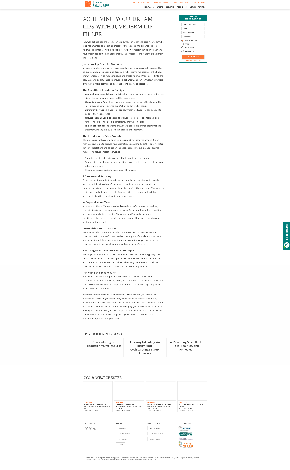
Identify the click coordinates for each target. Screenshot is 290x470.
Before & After (141, 2)
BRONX (187, 44)
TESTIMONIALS (124, 433)
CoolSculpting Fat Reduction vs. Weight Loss (104, 344)
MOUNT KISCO (190, 51)
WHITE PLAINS (190, 48)
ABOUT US (122, 428)
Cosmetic (170, 7)
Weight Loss (182, 7)
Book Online (181, 2)
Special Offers (161, 2)
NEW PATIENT (155, 428)
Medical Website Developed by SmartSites (142, 460)
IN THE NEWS (123, 439)
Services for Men (197, 7)
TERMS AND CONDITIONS (193, 60)
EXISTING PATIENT (157, 433)
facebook (86, 428)
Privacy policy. (115, 458)
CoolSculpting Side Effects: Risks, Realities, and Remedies (185, 345)
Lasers (160, 7)
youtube (90, 428)
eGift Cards (155, 439)
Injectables (149, 7)
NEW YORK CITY (191, 40)
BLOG (121, 444)
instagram (94, 428)
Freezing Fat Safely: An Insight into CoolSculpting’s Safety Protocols (145, 347)
